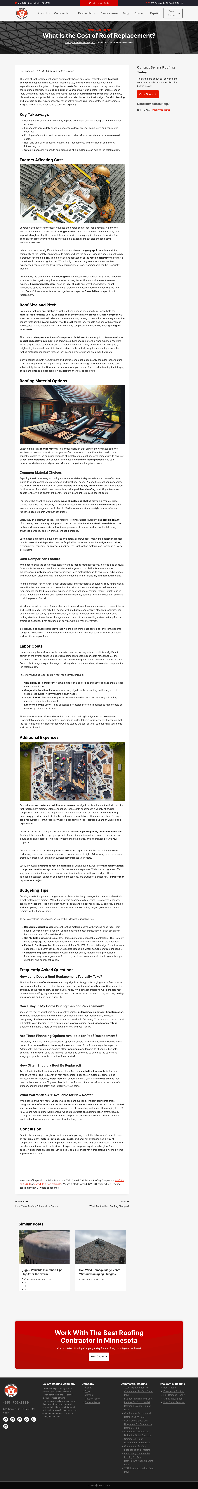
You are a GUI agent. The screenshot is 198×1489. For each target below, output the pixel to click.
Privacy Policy (92, 1398)
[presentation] (44, 1247)
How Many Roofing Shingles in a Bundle (36, 1204)
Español (155, 13)
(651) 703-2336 (161, 110)
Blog (126, 13)
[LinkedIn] (5, 1426)
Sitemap (92, 1485)
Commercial (61, 13)
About (88, 1387)
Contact (139, 13)
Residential (85, 13)
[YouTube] (19, 1419)
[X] (12, 1419)
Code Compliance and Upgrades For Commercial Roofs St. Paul (138, 1424)
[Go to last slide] (23, 1260)
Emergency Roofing (173, 1391)
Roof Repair (169, 1387)
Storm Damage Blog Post (99, 30)
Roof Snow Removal (174, 1402)
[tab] (25, 1271)
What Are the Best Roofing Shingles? (109, 1204)
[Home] (22, 13)
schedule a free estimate (47, 1184)
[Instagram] (33, 1419)
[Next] (121, 1260)
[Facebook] (5, 1419)
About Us (44, 13)
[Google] (26, 1419)
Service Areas (110, 13)
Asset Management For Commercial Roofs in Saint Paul (138, 1391)
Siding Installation (173, 1398)
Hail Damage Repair (174, 1395)
